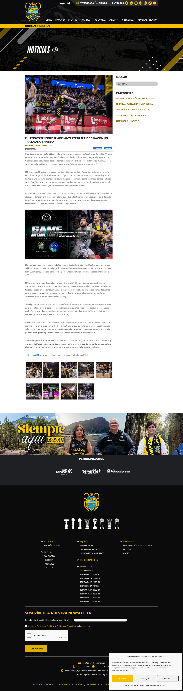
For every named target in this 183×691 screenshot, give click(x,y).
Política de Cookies (45, 626)
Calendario (86, 570)
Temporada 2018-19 (89, 574)
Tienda (133, 120)
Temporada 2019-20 (90, 578)
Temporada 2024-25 (90, 597)
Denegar (145, 678)
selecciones (122, 115)
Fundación (132, 104)
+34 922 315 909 (102, 666)
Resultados (133, 109)
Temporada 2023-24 (90, 593)
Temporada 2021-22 (89, 586)
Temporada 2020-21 (90, 582)
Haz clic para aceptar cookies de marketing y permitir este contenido (68, 234)
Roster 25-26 (86, 545)
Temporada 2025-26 (90, 601)
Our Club (49, 567)
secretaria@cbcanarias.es (93, 663)
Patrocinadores (89, 560)
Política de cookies (132, 685)
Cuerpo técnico (88, 549)
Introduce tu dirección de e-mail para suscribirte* (47, 620)
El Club (48, 552)
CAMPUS (127, 553)
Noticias (48, 541)
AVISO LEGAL (93, 684)
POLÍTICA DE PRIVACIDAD (45, 684)
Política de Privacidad (148, 685)
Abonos (120, 98)
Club (150, 98)
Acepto (122, 678)
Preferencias (167, 678)
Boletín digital (52, 545)
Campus (130, 98)
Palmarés (49, 564)
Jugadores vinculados (92, 553)
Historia (48, 560)
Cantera (140, 98)
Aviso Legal (161, 685)
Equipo (83, 541)
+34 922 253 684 (83, 666)
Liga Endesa (147, 104)
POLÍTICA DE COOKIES (72, 684)
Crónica (120, 104)
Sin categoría (137, 115)
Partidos (120, 109)
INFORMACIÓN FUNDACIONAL (137, 545)
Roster (145, 109)
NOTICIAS (31, 26)
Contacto (49, 556)
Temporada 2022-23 (90, 590)
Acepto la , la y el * (59, 626)
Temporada (122, 120)
